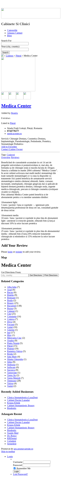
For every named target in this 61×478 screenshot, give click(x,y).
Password (17, 465)
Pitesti (18, 55)
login (10, 252)
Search (5, 52)
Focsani (10, 324)
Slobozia (11, 364)
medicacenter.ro (14, 133)
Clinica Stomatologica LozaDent (22, 397)
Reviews (15, 157)
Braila (10, 300)
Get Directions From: (11, 272)
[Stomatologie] (2, 55)
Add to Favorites (9, 146)
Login (10, 456)
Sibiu (9, 362)
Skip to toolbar (8, 451)
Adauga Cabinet (14, 33)
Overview (6, 157)
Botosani (11, 297)
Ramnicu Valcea (14, 351)
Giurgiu (10, 330)
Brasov (10, 303)
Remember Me (23, 468)
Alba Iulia (11, 287)
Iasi (8, 332)
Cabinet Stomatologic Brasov (20, 405)
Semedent (11, 443)
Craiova (11, 319)
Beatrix (14, 113)
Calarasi (11, 311)
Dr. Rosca (11, 435)
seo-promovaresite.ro (23, 449)
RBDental (12, 438)
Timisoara (11, 380)
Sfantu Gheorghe (15, 359)
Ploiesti (10, 348)
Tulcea (10, 383)
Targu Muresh (13, 378)
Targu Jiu (11, 375)
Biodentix (11, 408)
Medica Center (16, 105)
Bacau (10, 292)
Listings (9, 55)
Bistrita (10, 295)
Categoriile (12, 30)
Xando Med (12, 433)
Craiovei (11, 154)
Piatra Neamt (13, 343)
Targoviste (12, 372)
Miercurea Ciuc (14, 338)
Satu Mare (12, 356)
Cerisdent (11, 441)
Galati (10, 327)
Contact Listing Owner (12, 149)
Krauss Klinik (13, 403)
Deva (9, 322)
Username (18, 462)
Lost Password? (20, 474)
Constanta (11, 316)
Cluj (9, 314)
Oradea (10, 340)
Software (11, 367)
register (19, 252)
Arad (9, 289)
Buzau (10, 308)
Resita (10, 354)
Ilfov (9, 335)
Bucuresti (11, 305)
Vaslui (10, 386)
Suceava (11, 370)
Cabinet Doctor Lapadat (18, 400)
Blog (9, 35)
